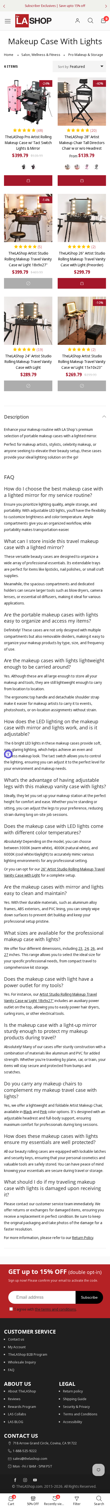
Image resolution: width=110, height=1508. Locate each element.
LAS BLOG (15, 1421)
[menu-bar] (9, 20)
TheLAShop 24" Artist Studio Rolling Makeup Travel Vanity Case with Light (28, 361)
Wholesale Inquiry (22, 1362)
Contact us (16, 1339)
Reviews (14, 1398)
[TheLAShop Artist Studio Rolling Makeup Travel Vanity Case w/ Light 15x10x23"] (82, 321)
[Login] (77, 21)
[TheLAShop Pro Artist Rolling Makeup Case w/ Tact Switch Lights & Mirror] (28, 101)
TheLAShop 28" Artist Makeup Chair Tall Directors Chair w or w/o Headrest (82, 142)
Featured (71, 66)
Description (16, 417)
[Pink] (33, 167)
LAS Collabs (17, 1414)
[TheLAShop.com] (33, 20)
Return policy (73, 1391)
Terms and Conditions (80, 1414)
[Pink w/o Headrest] (87, 167)
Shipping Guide (75, 1398)
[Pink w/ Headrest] (77, 167)
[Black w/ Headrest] (67, 167)
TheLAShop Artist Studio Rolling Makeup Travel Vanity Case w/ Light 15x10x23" (81, 361)
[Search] (90, 21)
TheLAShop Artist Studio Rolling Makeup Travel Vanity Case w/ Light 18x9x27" (28, 259)
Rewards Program (22, 1406)
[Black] (23, 167)
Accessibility (72, 1421)
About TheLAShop (22, 1391)
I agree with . (45, 1309)
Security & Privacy (76, 1406)
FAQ (11, 1369)
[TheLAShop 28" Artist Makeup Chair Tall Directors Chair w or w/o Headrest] (82, 101)
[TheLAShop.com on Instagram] (25, 1480)
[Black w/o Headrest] (96, 167)
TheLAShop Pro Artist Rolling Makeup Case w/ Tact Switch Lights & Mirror (28, 142)
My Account (17, 1346)
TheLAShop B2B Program (27, 1354)
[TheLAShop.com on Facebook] (15, 1480)
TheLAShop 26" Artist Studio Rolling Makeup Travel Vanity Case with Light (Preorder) (81, 259)
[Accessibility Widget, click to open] (8, 754)
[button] (28, 180)
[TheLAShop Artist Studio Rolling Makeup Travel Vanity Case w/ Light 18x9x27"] (28, 218)
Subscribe (89, 1297)
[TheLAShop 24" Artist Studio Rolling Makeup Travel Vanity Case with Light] (28, 321)
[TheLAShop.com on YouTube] (35, 1480)
